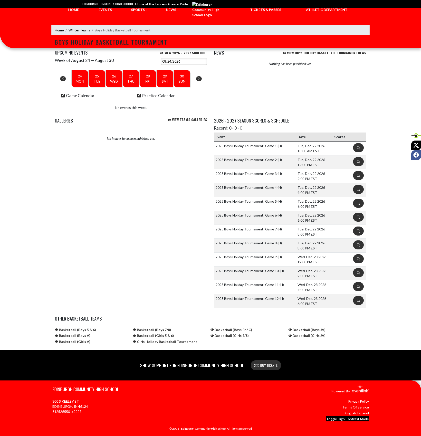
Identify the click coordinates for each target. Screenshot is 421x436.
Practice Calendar (158, 95)
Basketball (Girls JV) (308, 335)
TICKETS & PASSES (265, 10)
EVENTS (105, 10)
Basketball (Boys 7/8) (153, 330)
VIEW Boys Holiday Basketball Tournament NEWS (326, 52)
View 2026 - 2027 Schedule (185, 52)
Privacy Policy (358, 401)
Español (363, 413)
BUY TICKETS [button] (268, 365)
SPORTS (138, 10)
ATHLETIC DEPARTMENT (326, 10)
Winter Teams (79, 30)
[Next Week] (199, 78)
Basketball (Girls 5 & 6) (155, 335)
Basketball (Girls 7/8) (231, 335)
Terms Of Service (355, 407)
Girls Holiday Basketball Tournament (166, 342)
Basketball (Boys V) (74, 335)
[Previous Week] (63, 78)
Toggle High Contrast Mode (347, 419)
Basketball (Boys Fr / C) (233, 330)
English (350, 413)
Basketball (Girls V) (74, 342)
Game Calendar (80, 95)
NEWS (171, 10)
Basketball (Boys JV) (308, 330)
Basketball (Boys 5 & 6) (77, 330)
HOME (73, 10)
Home (59, 30)
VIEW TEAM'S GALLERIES (189, 119)
